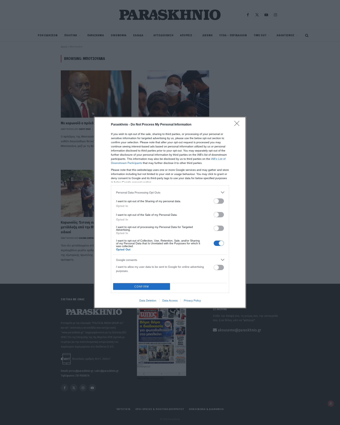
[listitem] (170, 192)
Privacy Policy (192, 300)
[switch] (219, 201)
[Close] (238, 124)
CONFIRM (141, 286)
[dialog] (170, 212)
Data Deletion (147, 300)
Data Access (170, 300)
